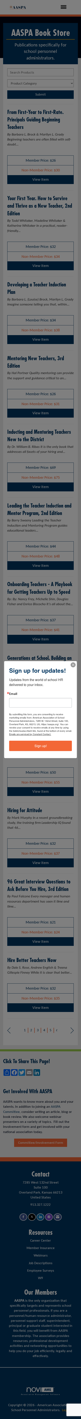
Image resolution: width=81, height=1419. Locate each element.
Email (13, 694)
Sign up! (40, 745)
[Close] (73, 664)
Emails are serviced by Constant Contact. (30, 734)
